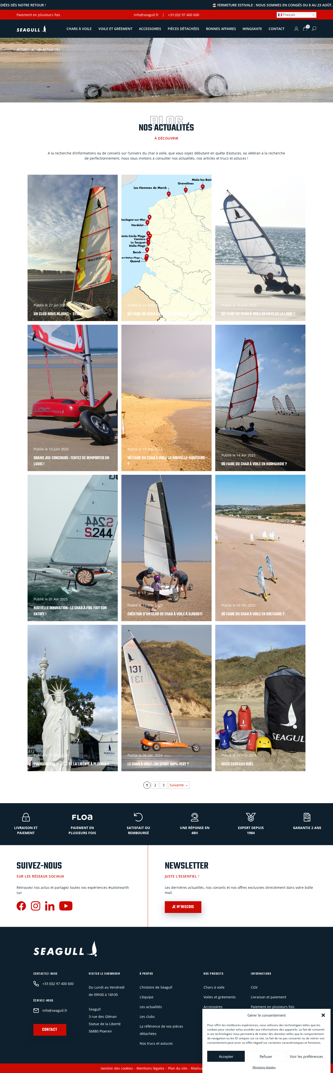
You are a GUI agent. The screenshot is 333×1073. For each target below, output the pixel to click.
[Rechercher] (314, 28)
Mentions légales (264, 1067)
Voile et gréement (115, 28)
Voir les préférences (306, 1056)
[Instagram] (35, 906)
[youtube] (65, 906)
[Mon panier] (305, 29)
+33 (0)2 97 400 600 (183, 14)
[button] (323, 1015)
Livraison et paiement (268, 996)
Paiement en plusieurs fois (38, 14)
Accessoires (150, 28)
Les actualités (151, 1006)
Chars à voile (79, 28)
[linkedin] (49, 906)
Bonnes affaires (221, 28)
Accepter (226, 1056)
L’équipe (146, 996)
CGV (254, 987)
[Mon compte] (296, 29)
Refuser (266, 1056)
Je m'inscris (183, 907)
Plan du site (177, 1068)
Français (288, 15)
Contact (276, 28)
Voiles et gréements (220, 996)
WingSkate (252, 28)
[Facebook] (21, 906)
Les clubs (147, 1016)
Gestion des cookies (117, 1068)
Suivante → (179, 785)
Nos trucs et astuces (156, 1043)
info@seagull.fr (146, 14)
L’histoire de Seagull (156, 987)
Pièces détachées (183, 28)
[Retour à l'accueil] (31, 28)
